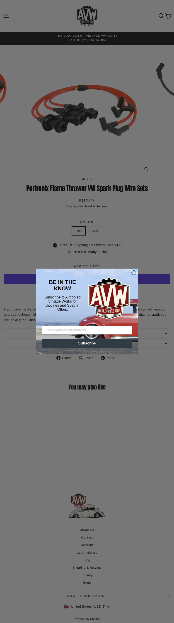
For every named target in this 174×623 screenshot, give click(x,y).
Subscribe (87, 343)
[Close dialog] (134, 272)
